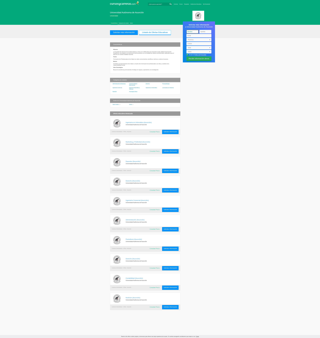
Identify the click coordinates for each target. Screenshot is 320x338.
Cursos (181, 4)
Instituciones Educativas (195, 4)
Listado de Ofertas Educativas (155, 32)
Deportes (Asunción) (133, 161)
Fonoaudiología (166, 83)
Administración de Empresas (119, 83)
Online (130, 104)
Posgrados (186, 4)
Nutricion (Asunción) (133, 298)
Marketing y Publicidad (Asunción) (138, 142)
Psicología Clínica (133, 91)
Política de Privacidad (200, 54)
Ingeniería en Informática (151, 87)
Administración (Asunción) (135, 220)
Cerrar (197, 336)
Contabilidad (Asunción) (134, 278)
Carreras (176, 4)
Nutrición (115, 91)
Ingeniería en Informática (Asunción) (139, 122)
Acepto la (197, 54)
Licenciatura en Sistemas (168, 87)
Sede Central (116, 104)
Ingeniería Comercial (117, 87)
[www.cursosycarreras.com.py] (124, 3)
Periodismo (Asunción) (134, 239)
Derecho (148, 83)
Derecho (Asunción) (133, 181)
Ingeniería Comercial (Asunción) (137, 200)
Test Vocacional (206, 4)
